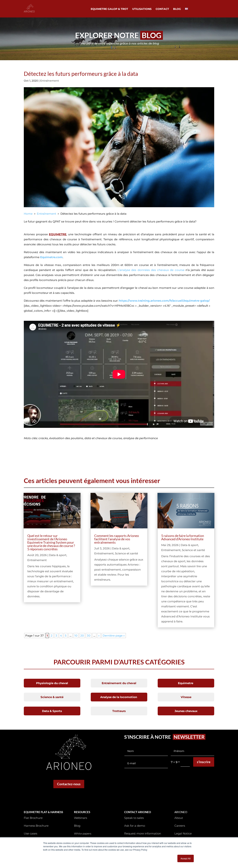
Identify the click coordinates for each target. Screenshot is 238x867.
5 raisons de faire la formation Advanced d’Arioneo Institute (182, 537)
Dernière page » (114, 635)
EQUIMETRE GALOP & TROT (109, 9)
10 (75, 635)
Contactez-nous (69, 784)
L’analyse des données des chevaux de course (151, 270)
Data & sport (57, 555)
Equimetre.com (51, 257)
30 (88, 635)
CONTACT (162, 9)
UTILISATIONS (142, 9)
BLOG (177, 9)
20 (82, 635)
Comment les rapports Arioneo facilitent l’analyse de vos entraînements (116, 539)
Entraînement (49, 80)
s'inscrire (203, 762)
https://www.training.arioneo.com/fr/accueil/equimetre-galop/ (164, 300)
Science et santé (126, 553)
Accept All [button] (186, 858)
